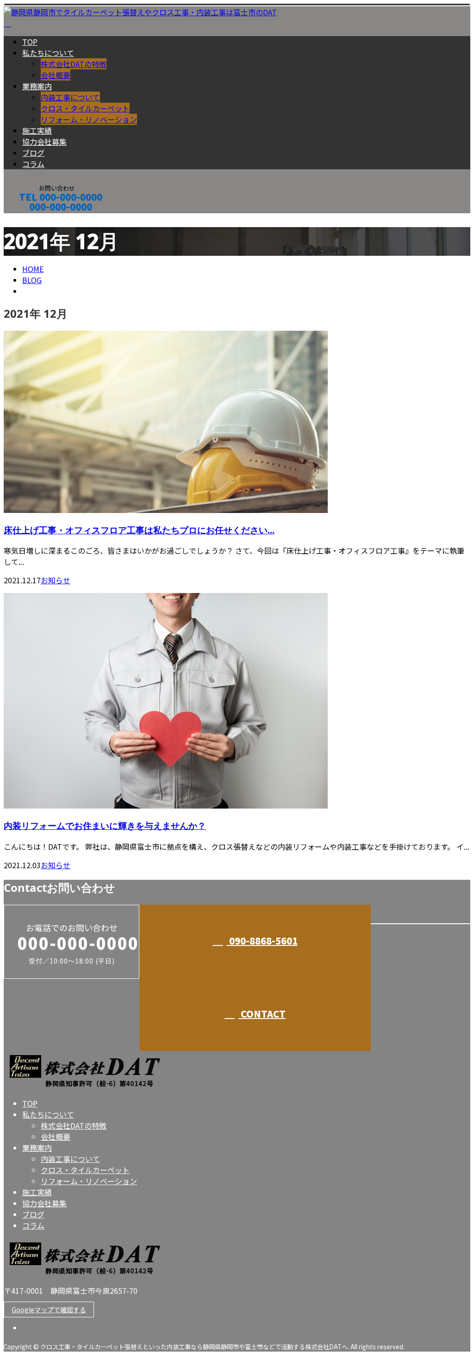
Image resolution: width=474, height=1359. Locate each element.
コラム (33, 163)
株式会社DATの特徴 (73, 63)
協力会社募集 (44, 141)
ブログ (33, 152)
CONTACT (36, 219)
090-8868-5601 (262, 940)
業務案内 (37, 86)
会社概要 (55, 74)
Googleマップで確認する (49, 1309)
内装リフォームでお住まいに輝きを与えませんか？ (105, 825)
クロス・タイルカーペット (85, 108)
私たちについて (48, 52)
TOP (29, 41)
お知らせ (55, 580)
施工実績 (37, 130)
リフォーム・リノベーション (89, 119)
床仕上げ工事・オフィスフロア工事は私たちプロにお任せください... (139, 530)
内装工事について (70, 97)
